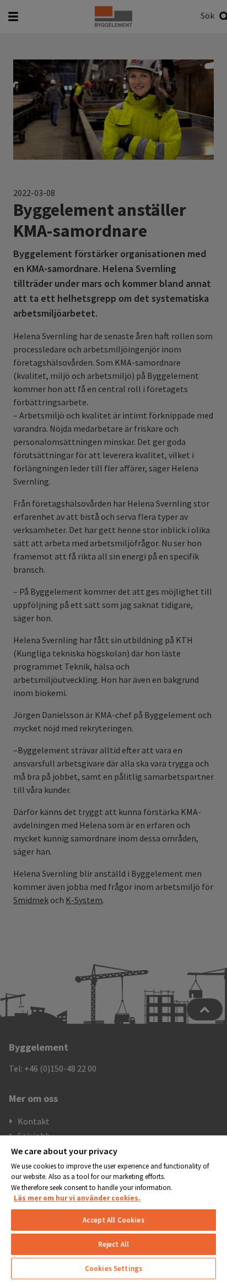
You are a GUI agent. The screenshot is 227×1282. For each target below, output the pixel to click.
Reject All (113, 1244)
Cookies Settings (113, 1268)
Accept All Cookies (113, 1220)
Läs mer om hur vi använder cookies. (77, 1198)
